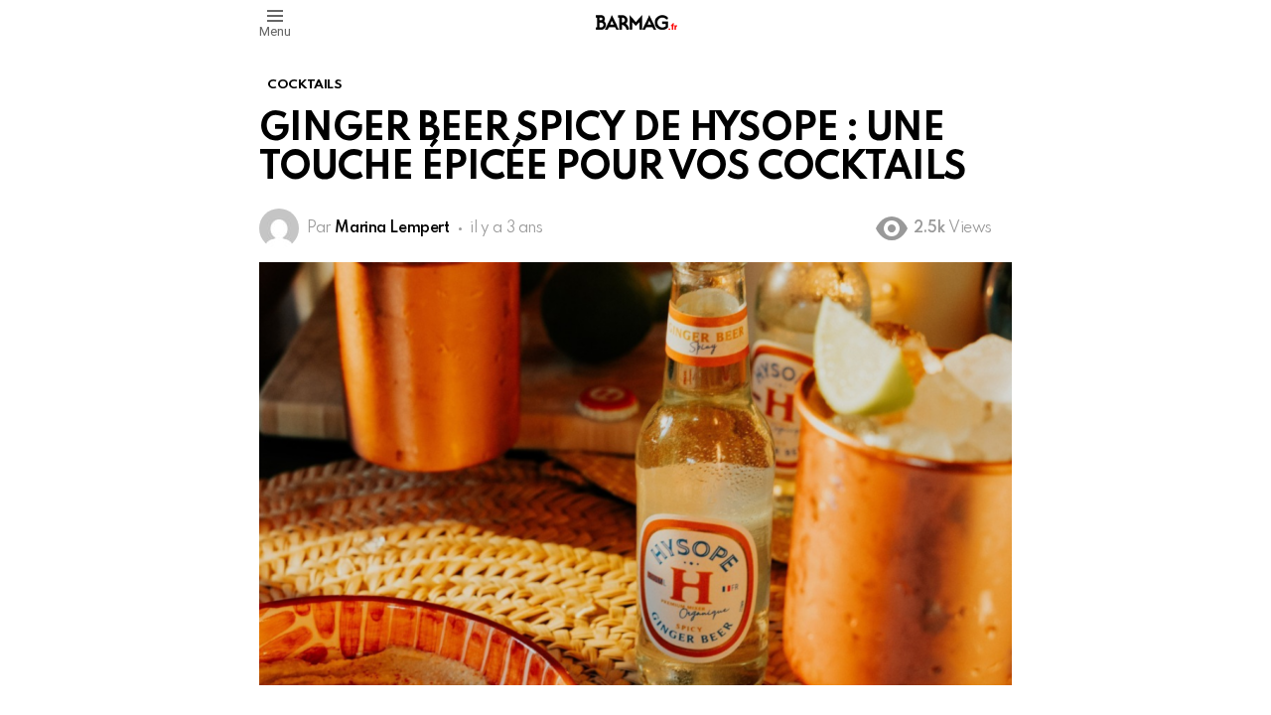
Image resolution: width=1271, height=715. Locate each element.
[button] (275, 22)
